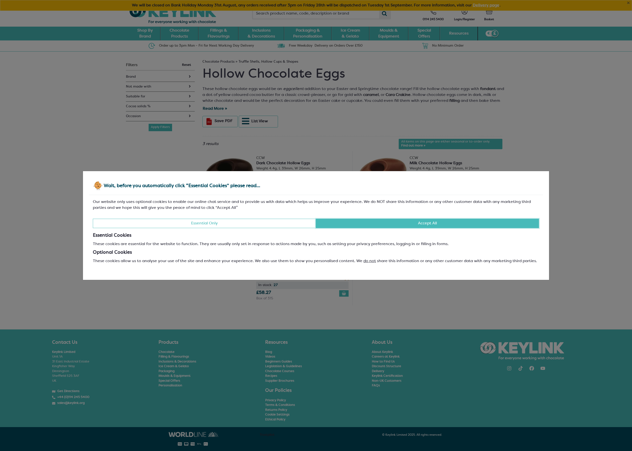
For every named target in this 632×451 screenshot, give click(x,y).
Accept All (427, 223)
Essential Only (204, 223)
